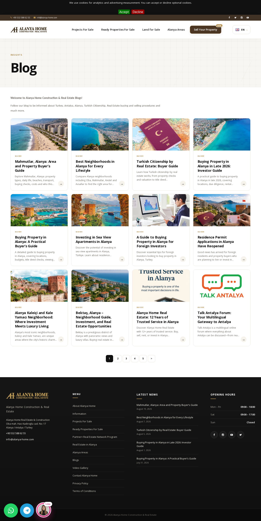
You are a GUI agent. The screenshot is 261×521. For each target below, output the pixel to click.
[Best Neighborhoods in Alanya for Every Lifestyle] (100, 134)
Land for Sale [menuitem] (151, 29)
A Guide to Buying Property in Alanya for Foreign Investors (155, 241)
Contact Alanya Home (85, 475)
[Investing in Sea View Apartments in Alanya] (100, 210)
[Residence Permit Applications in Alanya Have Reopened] (221, 210)
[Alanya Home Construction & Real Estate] (29, 29)
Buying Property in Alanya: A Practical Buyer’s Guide (30, 241)
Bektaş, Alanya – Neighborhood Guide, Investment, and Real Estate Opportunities (93, 319)
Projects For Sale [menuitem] (82, 29)
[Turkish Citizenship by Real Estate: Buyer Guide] (161, 134)
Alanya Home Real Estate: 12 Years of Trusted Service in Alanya (157, 317)
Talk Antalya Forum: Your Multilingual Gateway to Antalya (214, 317)
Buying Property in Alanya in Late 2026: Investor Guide (214, 166)
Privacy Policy (80, 483)
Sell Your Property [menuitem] (207, 28)
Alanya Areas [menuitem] (176, 29)
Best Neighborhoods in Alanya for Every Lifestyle (95, 166)
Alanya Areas (80, 452)
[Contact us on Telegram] (27, 510)
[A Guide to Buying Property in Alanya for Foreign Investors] (161, 210)
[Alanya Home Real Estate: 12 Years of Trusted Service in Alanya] (161, 286)
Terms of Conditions (84, 491)
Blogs (76, 460)
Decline (138, 12)
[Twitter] (235, 17)
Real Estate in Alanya (85, 444)
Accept (124, 12)
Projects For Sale (82, 421)
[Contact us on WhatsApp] (11, 510)
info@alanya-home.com (20, 439)
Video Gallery (80, 468)
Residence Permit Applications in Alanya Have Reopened (216, 241)
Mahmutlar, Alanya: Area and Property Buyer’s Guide (35, 166)
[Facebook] (229, 17)
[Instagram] (241, 17)
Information (79, 413)
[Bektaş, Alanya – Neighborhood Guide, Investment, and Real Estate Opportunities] (100, 286)
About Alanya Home (84, 406)
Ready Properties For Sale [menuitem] (118, 29)
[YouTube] (247, 17)
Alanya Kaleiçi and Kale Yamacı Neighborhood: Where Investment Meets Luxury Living (34, 319)
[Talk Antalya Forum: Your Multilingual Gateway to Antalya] (221, 286)
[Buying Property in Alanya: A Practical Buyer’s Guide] (39, 210)
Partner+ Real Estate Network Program (95, 437)
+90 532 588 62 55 (16, 433)
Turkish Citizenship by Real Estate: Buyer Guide (157, 163)
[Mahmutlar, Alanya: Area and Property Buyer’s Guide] (39, 134)
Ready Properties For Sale (88, 429)
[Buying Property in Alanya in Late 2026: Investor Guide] (221, 134)
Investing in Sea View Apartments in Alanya (94, 239)
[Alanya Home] (27, 396)
